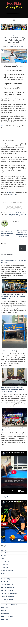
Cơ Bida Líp (4, 564)
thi (17, 216)
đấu (12, 214)
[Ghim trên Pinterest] (18, 207)
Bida (7, 214)
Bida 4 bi (3, 556)
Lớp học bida (5, 602)
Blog (2, 559)
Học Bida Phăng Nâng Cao (9, 593)
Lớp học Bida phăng (8, 497)
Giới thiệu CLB (5, 582)
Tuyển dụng (4, 619)
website (9, 192)
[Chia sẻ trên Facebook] (10, 207)
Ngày (11, 216)
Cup (10, 214)
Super (14, 216)
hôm (17, 214)
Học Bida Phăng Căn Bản (8, 590)
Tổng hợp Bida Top (7, 616)
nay (8, 216)
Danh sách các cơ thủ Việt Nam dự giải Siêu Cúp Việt (7, 233)
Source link (4, 198)
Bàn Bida (3, 550)
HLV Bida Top (22, 46)
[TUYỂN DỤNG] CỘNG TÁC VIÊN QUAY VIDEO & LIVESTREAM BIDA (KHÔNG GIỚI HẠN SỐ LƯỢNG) (13, 296)
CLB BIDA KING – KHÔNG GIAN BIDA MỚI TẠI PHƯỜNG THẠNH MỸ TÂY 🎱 (14, 350)
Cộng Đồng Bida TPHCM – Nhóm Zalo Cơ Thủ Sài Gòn (13, 262)
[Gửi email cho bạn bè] (15, 207)
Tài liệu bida (4, 608)
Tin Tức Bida (14, 35)
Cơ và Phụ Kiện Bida (7, 570)
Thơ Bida (3, 611)
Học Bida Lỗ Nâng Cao (7, 587)
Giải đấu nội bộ (5, 579)
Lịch (22, 214)
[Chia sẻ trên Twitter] (12, 207)
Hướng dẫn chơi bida (7, 596)
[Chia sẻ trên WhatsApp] (7, 207)
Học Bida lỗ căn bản (7, 585)
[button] (14, 20)
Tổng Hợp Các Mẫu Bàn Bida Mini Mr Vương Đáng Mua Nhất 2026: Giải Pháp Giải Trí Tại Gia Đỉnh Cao (12, 389)
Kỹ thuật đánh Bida (7, 599)
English (3, 573)
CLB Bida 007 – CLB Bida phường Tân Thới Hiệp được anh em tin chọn (14, 429)
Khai (20, 214)
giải (14, 214)
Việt (19, 216)
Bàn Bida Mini (5, 553)
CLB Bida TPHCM (6, 561)
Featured (4, 576)
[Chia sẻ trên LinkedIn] (20, 207)
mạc (25, 214)
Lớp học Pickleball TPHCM (9, 605)
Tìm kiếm (3, 243)
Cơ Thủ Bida (4, 567)
